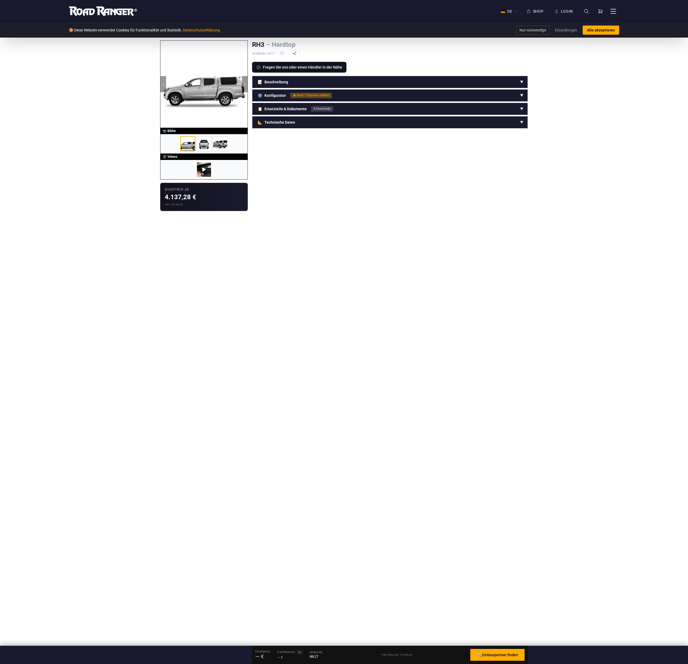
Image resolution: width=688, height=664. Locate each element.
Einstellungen (566, 30)
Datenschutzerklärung (201, 30)
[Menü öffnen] (613, 11)
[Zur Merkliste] (282, 53)
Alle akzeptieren (601, 30)
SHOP (538, 11)
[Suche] (586, 11)
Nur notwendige (532, 30)
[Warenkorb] (600, 11)
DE (507, 11)
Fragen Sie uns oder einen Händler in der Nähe (302, 67)
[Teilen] (294, 53)
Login (567, 11)
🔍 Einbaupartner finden (497, 655)
